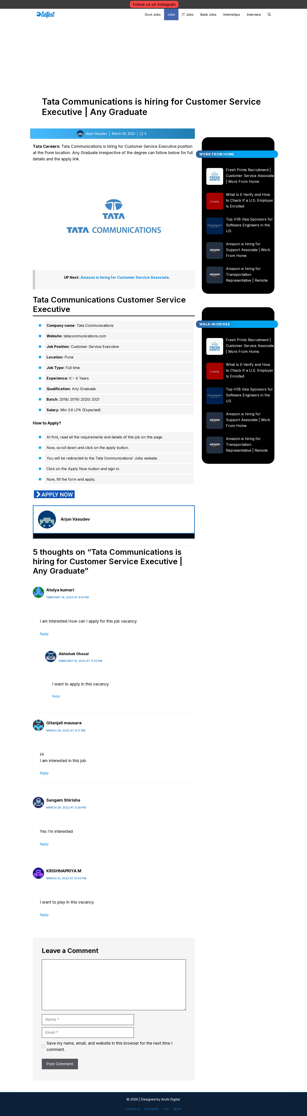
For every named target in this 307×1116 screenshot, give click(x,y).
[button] (269, 14)
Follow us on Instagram (154, 4)
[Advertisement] (153, 53)
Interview (254, 14)
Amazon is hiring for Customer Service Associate (124, 277)
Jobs (171, 14)
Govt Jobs (153, 14)
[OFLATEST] (46, 14)
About (177, 1109)
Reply (44, 634)
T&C (166, 1109)
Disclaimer (151, 1109)
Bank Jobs (208, 14)
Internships (231, 14)
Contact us (133, 1109)
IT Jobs (188, 14)
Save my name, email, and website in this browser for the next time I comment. (109, 1046)
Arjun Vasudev (75, 519)
